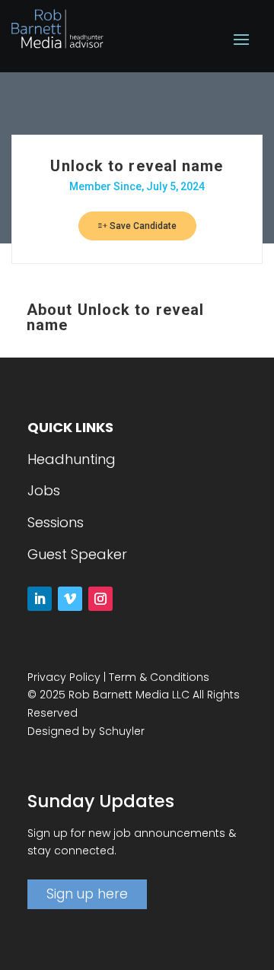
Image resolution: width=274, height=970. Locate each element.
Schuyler (122, 731)
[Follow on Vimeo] (70, 599)
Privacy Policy (63, 677)
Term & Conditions (159, 677)
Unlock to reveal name (136, 166)
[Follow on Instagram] (100, 599)
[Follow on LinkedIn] (39, 599)
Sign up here (87, 894)
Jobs (43, 490)
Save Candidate (142, 226)
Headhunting (71, 459)
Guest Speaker (77, 554)
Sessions (55, 522)
